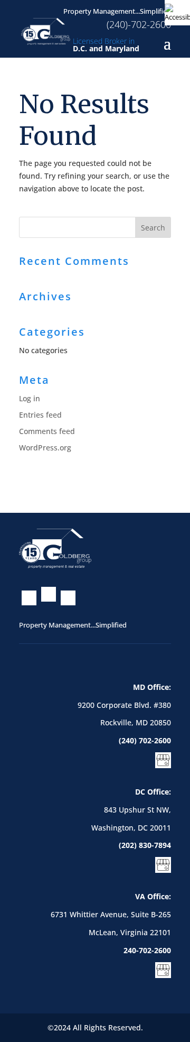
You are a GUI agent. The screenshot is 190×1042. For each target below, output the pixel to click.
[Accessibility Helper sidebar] (177, 12)
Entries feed (40, 415)
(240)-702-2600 (139, 24)
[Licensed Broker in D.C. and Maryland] (45, 30)
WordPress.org (45, 447)
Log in (29, 398)
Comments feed (47, 431)
